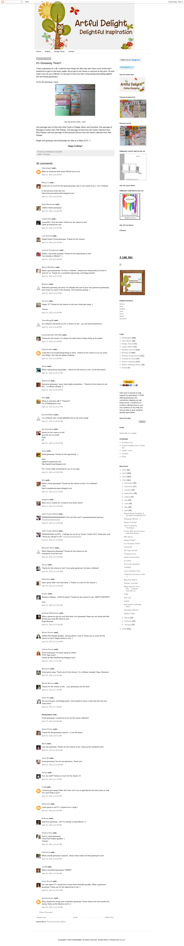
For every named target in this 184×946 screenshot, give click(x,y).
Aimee (122, 304)
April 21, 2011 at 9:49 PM (52, 341)
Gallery (47, 51)
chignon (45, 500)
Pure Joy (127, 598)
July (126, 500)
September (129, 493)
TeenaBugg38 (48, 320)
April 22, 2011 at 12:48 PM (52, 765)
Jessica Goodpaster (50, 250)
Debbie (122, 309)
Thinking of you (130, 554)
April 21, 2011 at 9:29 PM (52, 313)
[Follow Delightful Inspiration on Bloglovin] (130, 61)
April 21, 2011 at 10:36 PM (52, 421)
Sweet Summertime (131, 557)
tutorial (124, 368)
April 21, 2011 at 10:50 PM (52, 472)
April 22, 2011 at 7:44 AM (52, 690)
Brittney (45, 818)
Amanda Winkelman (50, 613)
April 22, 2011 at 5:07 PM (52, 844)
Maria (44, 744)
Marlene (45, 284)
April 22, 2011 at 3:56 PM (52, 811)
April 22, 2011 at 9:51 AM (52, 736)
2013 (124, 473)
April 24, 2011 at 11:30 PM (52, 907)
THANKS (127, 567)
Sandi (44, 366)
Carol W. (45, 758)
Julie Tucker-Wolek (50, 514)
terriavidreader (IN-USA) (52, 335)
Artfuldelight (126, 338)
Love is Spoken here (132, 571)
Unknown (46, 804)
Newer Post (41, 917)
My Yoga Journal (130, 550)
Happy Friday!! (130, 540)
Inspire (126, 601)
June (121, 314)
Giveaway (46, 154)
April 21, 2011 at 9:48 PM (52, 327)
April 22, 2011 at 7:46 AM (52, 707)
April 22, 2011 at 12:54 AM (52, 642)
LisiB (44, 787)
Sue (43, 398)
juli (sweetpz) (47, 429)
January (127, 625)
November (128, 487)
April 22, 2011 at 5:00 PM (52, 825)
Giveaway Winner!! (131, 610)
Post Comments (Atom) (56, 922)
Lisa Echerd (47, 236)
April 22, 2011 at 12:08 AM (52, 523)
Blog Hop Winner (130, 580)
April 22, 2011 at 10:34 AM (52, 750)
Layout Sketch (127, 347)
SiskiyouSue (47, 349)
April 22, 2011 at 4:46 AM (52, 675)
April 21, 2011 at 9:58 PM (52, 358)
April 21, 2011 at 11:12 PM (52, 492)
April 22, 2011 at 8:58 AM (52, 721)
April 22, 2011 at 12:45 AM (52, 605)
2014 (124, 470)
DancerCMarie (48, 415)
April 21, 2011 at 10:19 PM (52, 390)
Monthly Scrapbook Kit (131, 356)
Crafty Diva (46, 219)
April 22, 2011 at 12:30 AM (52, 571)
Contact (71, 51)
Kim (43, 480)
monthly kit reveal (129, 359)
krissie (44, 594)
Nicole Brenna (48, 683)
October (127, 490)
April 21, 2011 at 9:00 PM (52, 211)
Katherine (46, 579)
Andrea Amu (47, 833)
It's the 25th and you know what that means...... (134, 532)
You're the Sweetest (132, 564)
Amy (121, 306)
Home (38, 51)
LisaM (44, 867)
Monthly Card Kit (128, 350)
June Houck (47, 881)
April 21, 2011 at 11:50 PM (52, 506)
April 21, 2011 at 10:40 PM (52, 443)
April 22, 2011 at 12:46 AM (52, 625)
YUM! (126, 594)
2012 (124, 477)
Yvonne (45, 301)
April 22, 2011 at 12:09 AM (52, 540)
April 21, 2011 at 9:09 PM (52, 259)
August (127, 497)
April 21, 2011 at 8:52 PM (52, 197)
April (126, 510)
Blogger (123, 940)
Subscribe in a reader (128, 433)
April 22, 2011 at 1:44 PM (52, 779)
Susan (44, 565)
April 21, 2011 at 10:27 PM (52, 407)
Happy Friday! (129, 613)
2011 (124, 480)
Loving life (128, 547)
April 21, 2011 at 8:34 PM (52, 175)
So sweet (127, 561)
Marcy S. (45, 183)
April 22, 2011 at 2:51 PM (52, 796)
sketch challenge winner (131, 365)
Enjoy (124, 456)
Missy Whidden (48, 267)
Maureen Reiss (48, 548)
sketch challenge (128, 362)
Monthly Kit (126, 353)
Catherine (46, 852)
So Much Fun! (127, 442)
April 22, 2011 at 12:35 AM (52, 586)
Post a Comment (46, 912)
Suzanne (123, 319)
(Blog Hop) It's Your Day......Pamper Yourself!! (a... (131, 589)
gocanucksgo (48, 898)
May (126, 507)
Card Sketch (127, 341)
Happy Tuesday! (130, 522)
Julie (121, 311)
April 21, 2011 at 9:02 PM (52, 228)
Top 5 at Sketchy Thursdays (130, 527)
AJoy (44, 451)
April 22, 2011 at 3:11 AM (52, 661)
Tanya (44, 772)
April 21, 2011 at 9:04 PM (52, 242)
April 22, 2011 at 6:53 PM (52, 859)
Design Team (59, 51)
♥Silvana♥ (46, 381)
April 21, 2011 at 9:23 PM (52, 293)
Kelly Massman (48, 204)
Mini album (128, 537)
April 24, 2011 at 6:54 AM (52, 873)
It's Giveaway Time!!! (132, 544)
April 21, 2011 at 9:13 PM (52, 276)
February (128, 621)
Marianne (46, 669)
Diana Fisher (47, 729)
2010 (124, 629)
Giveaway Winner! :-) (132, 519)
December (128, 483)
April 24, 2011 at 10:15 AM (52, 890)
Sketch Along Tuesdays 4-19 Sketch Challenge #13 (135, 514)
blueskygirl (46, 168)
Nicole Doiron (47, 632)
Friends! (125, 453)
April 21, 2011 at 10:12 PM (52, 373)
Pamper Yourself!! (131, 583)
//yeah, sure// (127, 450)
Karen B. (45, 698)
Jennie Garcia (48, 649)
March (127, 618)
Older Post (109, 917)
